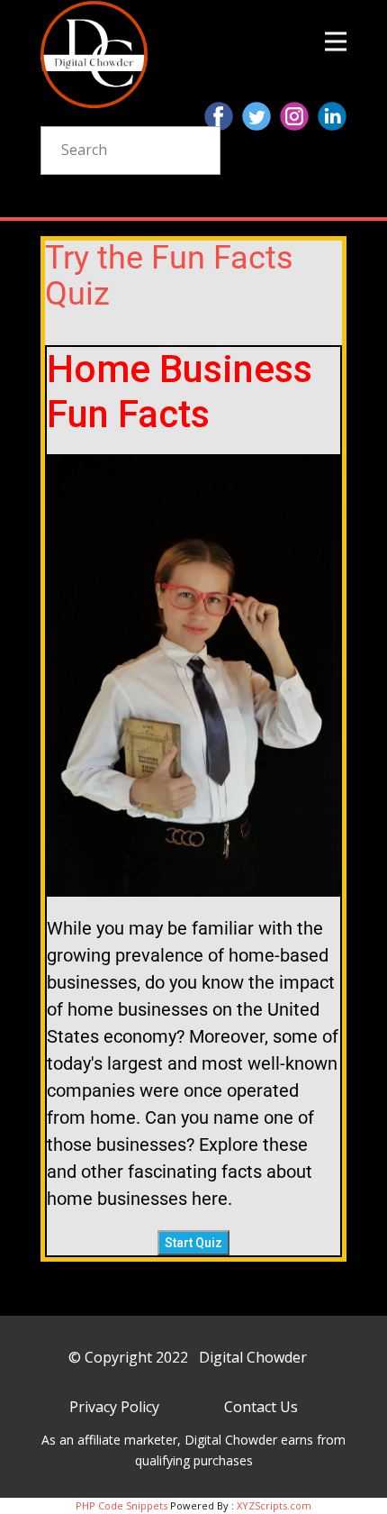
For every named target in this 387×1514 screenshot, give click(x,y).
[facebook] (218, 116)
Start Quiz (193, 1243)
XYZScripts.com (274, 1505)
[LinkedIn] (332, 116)
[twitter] (256, 116)
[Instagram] (294, 116)
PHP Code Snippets (121, 1505)
